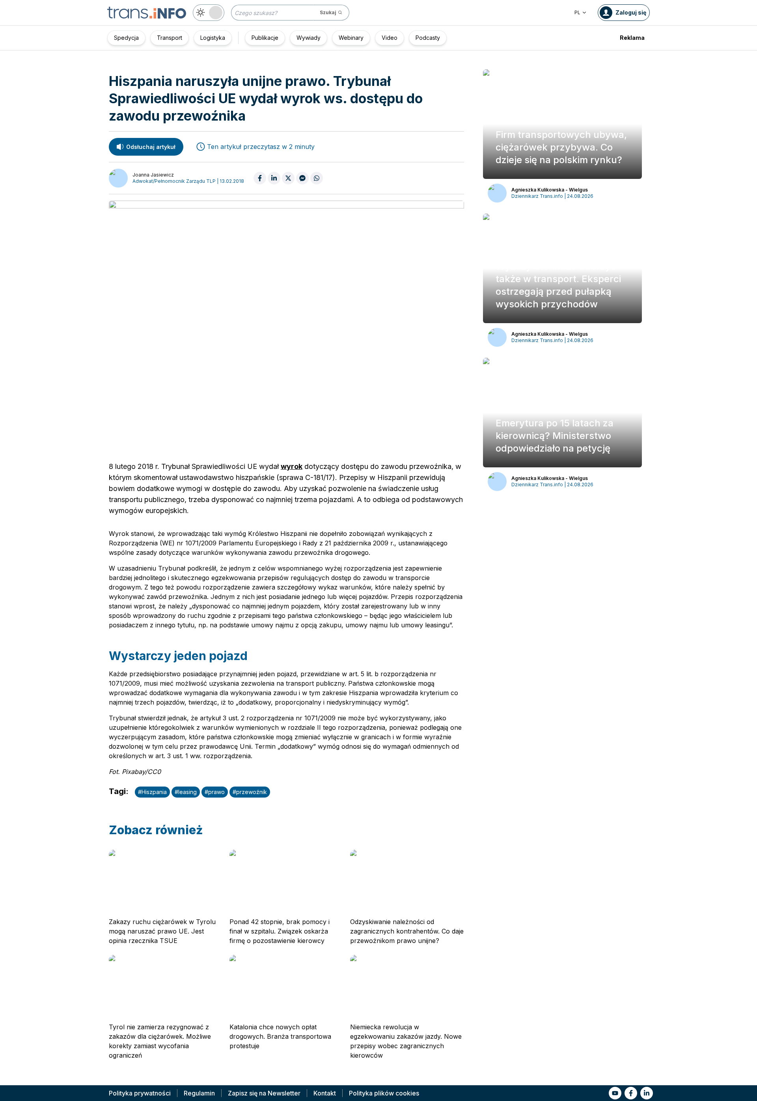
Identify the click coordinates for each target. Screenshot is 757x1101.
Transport (169, 37)
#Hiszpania (152, 792)
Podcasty (428, 37)
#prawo (215, 792)
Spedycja (126, 37)
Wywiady (308, 37)
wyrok (291, 466)
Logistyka (212, 37)
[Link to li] (646, 1093)
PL (577, 12)
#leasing (186, 792)
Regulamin (199, 1093)
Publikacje (265, 37)
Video (389, 37)
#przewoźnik (250, 792)
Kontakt (324, 1093)
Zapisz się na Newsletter (264, 1093)
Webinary (351, 37)
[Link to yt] (615, 1093)
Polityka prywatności (140, 1093)
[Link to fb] (631, 1093)
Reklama (632, 37)
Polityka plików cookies (384, 1093)
